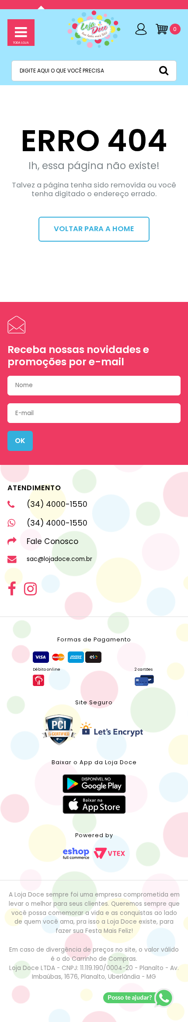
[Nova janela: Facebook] (11, 589)
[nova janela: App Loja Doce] (94, 783)
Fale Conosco (52, 541)
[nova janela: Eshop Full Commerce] (76, 853)
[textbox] (93, 70)
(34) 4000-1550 (57, 504)
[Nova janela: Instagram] (30, 589)
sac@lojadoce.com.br (59, 559)
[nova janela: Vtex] (109, 853)
